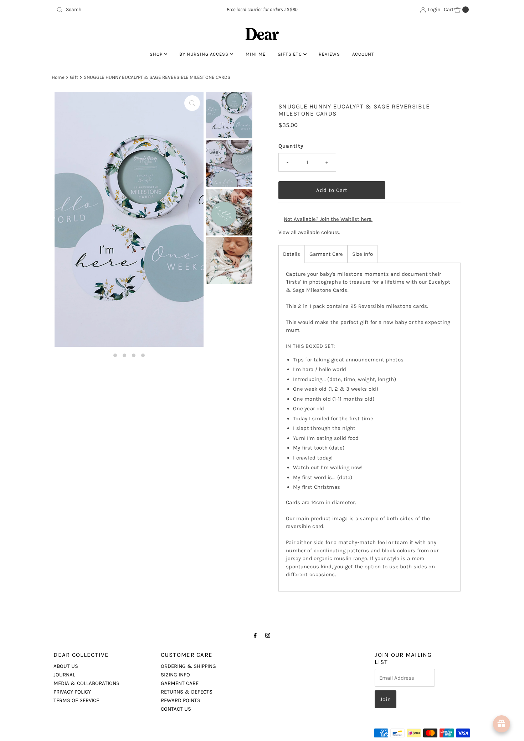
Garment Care (326, 254)
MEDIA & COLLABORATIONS (86, 683)
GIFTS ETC (290, 54)
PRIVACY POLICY (72, 692)
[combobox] (121, 9)
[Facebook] (255, 635)
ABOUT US (65, 666)
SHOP (157, 54)
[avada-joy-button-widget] (501, 723)
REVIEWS (329, 54)
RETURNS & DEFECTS (186, 692)
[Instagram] (267, 635)
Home (58, 77)
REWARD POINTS (180, 700)
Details (291, 254)
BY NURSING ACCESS (204, 54)
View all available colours (308, 232)
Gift (74, 77)
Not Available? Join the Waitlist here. (328, 219)
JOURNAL (64, 674)
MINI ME (256, 54)
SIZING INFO (175, 674)
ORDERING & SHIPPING (188, 666)
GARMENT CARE (180, 683)
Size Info (362, 254)
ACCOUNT (363, 54)
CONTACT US (176, 709)
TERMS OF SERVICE (76, 700)
